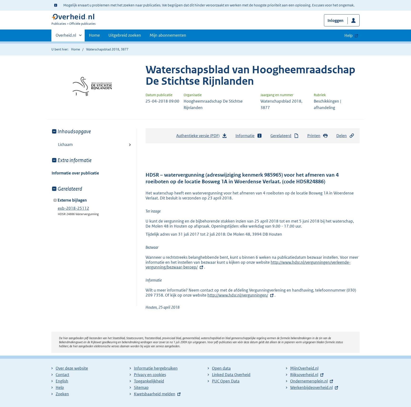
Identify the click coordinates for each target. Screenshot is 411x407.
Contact (62, 374)
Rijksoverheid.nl (304, 374)
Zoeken (62, 394)
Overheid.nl (66, 37)
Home (94, 35)
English (62, 381)
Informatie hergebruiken (156, 368)
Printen (313, 135)
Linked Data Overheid (231, 374)
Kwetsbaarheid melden (154, 394)
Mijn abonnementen (168, 35)
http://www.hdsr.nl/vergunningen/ (237, 295)
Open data (221, 368)
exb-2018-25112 (73, 208)
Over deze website (72, 368)
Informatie (244, 135)
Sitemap (141, 387)
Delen (341, 135)
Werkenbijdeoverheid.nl (311, 387)
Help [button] (348, 35)
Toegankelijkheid (149, 381)
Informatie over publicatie (75, 173)
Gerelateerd (280, 135)
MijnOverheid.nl (304, 368)
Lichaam (65, 144)
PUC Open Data (226, 381)
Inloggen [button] (335, 20)
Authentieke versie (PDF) (199, 137)
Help (60, 387)
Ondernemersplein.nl (309, 381)
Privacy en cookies (150, 374)
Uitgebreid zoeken (124, 35)
